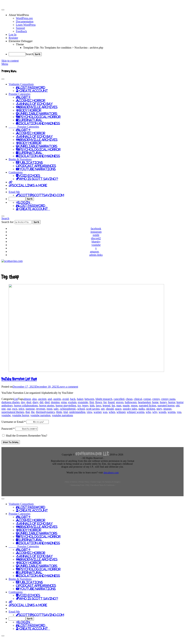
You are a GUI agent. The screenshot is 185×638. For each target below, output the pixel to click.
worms (171, 412)
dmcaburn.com (111, 472)
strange (167, 408)
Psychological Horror (40, 116)
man (118, 405)
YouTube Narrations (37, 169)
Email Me (14, 191)
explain (72, 402)
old (177, 405)
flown (98, 402)
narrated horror (166, 405)
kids (92, 405)
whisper (121, 412)
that (27, 412)
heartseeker (144, 402)
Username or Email (13, 421)
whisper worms (135, 412)
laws (98, 405)
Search (29, 54)
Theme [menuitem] (20, 44)
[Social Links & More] (10, 182)
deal (28, 402)
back (73, 398)
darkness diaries (10, 402)
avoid (65, 398)
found (111, 402)
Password (8, 428)
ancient (42, 398)
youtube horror (20, 415)
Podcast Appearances (37, 165)
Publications (30, 162)
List (16, 398)
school (81, 408)
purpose (30, 408)
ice (79, 405)
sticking (150, 408)
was (105, 412)
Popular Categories (19, 94)
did (41, 402)
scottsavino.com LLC (92, 453)
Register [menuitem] (13, 37)
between (89, 398)
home (155, 402)
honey (163, 402)
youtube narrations (62, 415)
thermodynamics (45, 412)
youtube (6, 415)
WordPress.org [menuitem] (24, 18)
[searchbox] (17, 199)
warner (97, 412)
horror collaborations (26, 405)
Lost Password (32, 87)
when (112, 412)
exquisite (83, 402)
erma (64, 402)
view (89, 412)
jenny (85, 405)
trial (65, 412)
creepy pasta (168, 398)
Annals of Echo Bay (36, 103)
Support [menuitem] (20, 28)
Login (25, 202)
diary (35, 402)
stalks (141, 408)
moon (134, 405)
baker (80, 398)
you (179, 412)
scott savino (93, 408)
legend (106, 405)
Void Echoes (29, 175)
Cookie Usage (96, 482)
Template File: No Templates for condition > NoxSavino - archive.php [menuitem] (63, 47)
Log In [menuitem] (12, 34)
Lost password (33, 205)
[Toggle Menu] (2, 79)
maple (126, 405)
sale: (56, 408)
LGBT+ (25, 97)
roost (49, 408)
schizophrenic (68, 408)
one (3, 408)
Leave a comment (68, 386)
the (33, 412)
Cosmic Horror (32, 100)
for (104, 402)
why (154, 412)
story (159, 408)
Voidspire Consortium (21, 84)
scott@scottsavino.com (41, 195)
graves (119, 402)
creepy (156, 398)
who (148, 412)
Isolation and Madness (39, 123)
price (21, 408)
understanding (77, 412)
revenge (40, 408)
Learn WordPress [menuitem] (26, 24)
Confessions (16, 172)
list (113, 405)
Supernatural (30, 120)
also (34, 398)
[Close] (2, 216)
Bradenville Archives (38, 107)
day (23, 402)
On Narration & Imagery (111, 482)
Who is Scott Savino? (38, 178)
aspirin (57, 398)
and (50, 398)
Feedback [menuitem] (21, 31)
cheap (129, 398)
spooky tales (130, 408)
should (110, 408)
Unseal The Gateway (10, 442)
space (118, 408)
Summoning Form (77, 485)
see (103, 408)
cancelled (119, 398)
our (9, 408)
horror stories (46, 405)
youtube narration (40, 415)
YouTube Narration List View (19, 378)
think (59, 412)
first (91, 402)
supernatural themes (12, 412)
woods (162, 412)
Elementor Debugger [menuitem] (21, 41)
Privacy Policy (84, 482)
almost (27, 398)
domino (55, 402)
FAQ (87, 485)
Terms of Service (71, 482)
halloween (131, 402)
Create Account (34, 90)
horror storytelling (66, 405)
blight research (104, 398)
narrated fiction (147, 405)
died (47, 402)
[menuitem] (96, 15)
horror (171, 402)
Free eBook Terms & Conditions (102, 485)
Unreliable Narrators (38, 113)
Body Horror (30, 110)
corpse (147, 398)
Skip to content (10, 60)
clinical (138, 398)
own (14, 408)
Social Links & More (29, 185)
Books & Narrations (20, 159)
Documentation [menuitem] (24, 21)
